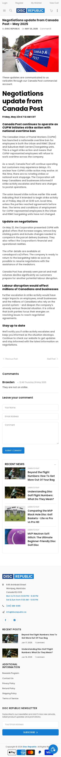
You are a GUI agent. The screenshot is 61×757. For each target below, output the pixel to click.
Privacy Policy (8, 683)
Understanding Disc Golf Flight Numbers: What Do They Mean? (41, 495)
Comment (40, 642)
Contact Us (7, 678)
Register (19, 3)
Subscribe (29, 732)
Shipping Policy (9, 693)
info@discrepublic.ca (16, 612)
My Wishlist (36, 3)
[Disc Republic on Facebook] (5, 620)
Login (5, 3)
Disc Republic (30, 746)
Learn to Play (33, 468)
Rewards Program (10, 673)
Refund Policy (8, 688)
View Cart (54, 3)
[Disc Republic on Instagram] (14, 620)
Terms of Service (10, 698)
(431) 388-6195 (13, 605)
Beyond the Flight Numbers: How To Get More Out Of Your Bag (41, 476)
